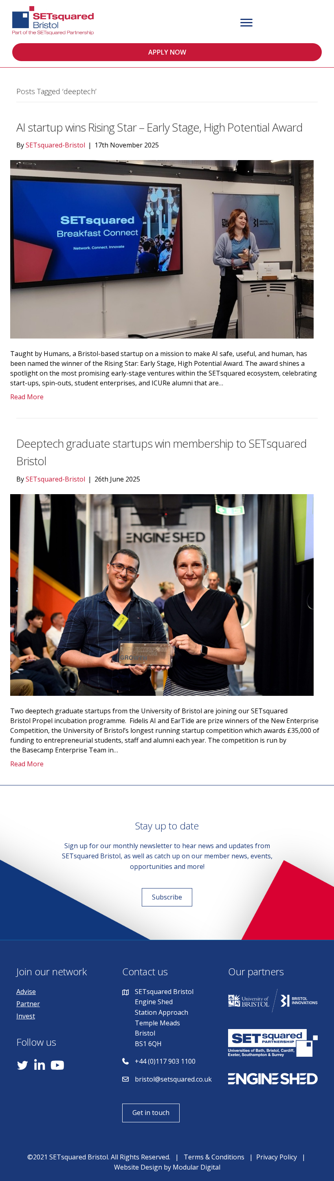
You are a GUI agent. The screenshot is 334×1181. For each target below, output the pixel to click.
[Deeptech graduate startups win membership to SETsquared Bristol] (162, 594)
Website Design (138, 1167)
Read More (27, 396)
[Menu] (246, 23)
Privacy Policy (276, 1156)
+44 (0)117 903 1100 (165, 1061)
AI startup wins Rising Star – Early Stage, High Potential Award (159, 127)
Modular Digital (196, 1167)
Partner (28, 1003)
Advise (26, 991)
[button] (167, 52)
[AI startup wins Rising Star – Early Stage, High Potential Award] (162, 248)
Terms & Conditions (214, 1156)
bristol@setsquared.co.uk (173, 1079)
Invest (25, 1016)
